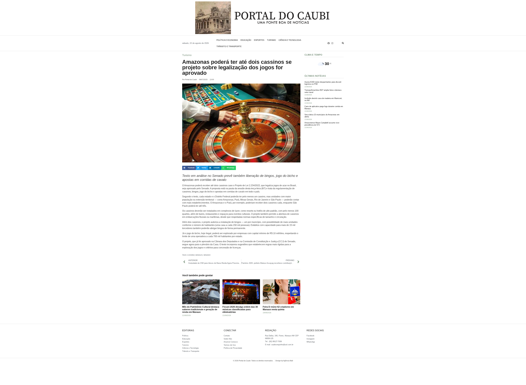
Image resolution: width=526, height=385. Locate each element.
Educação (246, 40)
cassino (191, 255)
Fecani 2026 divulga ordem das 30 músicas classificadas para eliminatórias (240, 309)
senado (206, 255)
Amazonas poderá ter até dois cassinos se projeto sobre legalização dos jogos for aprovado (237, 67)
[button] (189, 168)
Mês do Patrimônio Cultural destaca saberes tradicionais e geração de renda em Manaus (200, 309)
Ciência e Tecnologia (290, 40)
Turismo (271, 40)
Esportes (259, 40)
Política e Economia (227, 40)
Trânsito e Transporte (228, 46)
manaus (199, 255)
